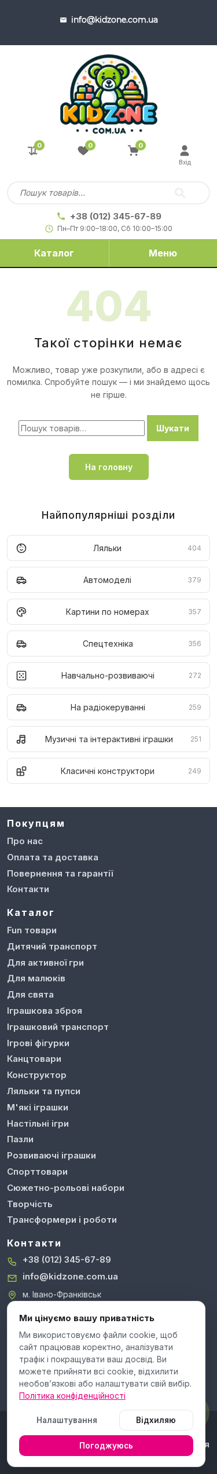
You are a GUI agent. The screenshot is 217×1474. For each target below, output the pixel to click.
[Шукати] (179, 192)
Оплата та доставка (52, 857)
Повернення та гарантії (60, 873)
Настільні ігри (38, 1123)
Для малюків (36, 978)
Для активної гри (45, 962)
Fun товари (32, 930)
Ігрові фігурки (38, 1042)
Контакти (28, 888)
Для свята (30, 994)
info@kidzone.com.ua (70, 1276)
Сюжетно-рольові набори (65, 1187)
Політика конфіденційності (72, 1395)
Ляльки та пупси (43, 1091)
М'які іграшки (37, 1107)
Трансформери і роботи (62, 1219)
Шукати (172, 428)
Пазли (20, 1139)
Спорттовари (37, 1171)
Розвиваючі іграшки (51, 1155)
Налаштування (66, 1420)
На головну (109, 467)
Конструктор (37, 1074)
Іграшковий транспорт (58, 1026)
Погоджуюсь (106, 1445)
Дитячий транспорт (52, 946)
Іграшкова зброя (44, 1010)
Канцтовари (34, 1058)
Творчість (30, 1203)
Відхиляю (156, 1420)
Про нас (25, 840)
